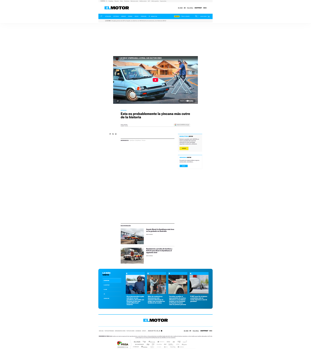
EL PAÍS (105, 289)
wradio (153, 344)
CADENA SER (106, 298)
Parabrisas (126, 1)
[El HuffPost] (198, 8)
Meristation (180, 347)
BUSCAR (183, 165)
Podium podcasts (152, 347)
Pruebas (130, 16)
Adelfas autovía (143, 1)
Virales (136, 16)
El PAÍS (137, 342)
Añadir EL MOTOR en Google (183, 124)
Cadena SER (167, 342)
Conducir (123, 16)
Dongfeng (111, 1)
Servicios (177, 16)
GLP (149, 1)
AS (104, 294)
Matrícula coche (134, 1)
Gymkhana (132, 140)
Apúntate (184, 148)
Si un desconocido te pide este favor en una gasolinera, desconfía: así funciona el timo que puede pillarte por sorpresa (135, 300)
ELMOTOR (106, 280)
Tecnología (143, 16)
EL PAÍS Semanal (171, 344)
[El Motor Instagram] (157, 331)
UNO (148, 344)
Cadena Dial (165, 344)
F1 (106, 1)
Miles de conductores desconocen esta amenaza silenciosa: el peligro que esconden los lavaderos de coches (156, 300)
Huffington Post (139, 344)
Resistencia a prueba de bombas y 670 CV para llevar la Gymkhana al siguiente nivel (159, 250)
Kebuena (183, 344)
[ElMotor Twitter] (155, 331)
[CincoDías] (190, 8)
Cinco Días (159, 344)
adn (178, 342)
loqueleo (172, 347)
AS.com (173, 342)
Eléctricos (116, 16)
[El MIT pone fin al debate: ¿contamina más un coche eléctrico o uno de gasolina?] (199, 293)
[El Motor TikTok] (159, 331)
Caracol (184, 342)
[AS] (185, 8)
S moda (166, 347)
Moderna (144, 347)
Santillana (152, 342)
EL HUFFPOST (107, 285)
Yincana (143, 140)
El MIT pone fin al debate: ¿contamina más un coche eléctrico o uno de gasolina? (198, 299)
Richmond (136, 347)
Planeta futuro (177, 344)
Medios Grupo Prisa (122, 347)
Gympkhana (138, 140)
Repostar (117, 1)
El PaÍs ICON (159, 347)
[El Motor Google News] (161, 331)
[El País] (180, 8)
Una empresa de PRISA (122, 343)
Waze (121, 1)
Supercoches (163, 1)
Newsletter (154, 16)
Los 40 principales (145, 342)
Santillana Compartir (161, 342)
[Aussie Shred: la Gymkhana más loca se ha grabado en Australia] (132, 236)
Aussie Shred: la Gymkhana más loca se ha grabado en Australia (160, 230)
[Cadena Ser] (205, 8)
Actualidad (108, 16)
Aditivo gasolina (155, 1)
